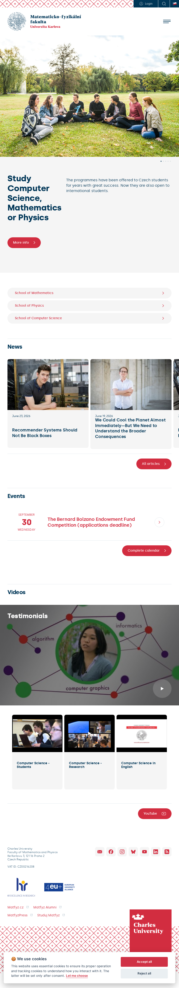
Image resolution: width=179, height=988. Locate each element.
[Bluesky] (133, 851)
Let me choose (77, 975)
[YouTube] (144, 851)
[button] (161, 161)
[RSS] (167, 851)
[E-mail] (99, 851)
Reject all (144, 973)
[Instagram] (122, 851)
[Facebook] (111, 851)
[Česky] (174, 3)
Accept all (144, 961)
